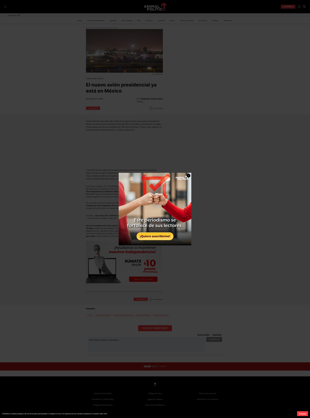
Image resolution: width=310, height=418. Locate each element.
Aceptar (302, 413)
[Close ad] (188, 175)
